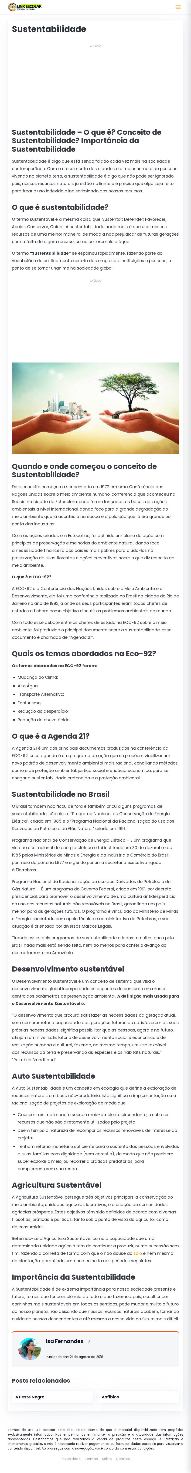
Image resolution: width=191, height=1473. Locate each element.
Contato (123, 1459)
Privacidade (71, 1459)
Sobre (107, 1459)
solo (137, 1253)
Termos (91, 1459)
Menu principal (178, 7)
